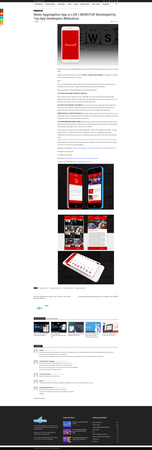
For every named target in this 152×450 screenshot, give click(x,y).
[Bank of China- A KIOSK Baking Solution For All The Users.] (110, 327)
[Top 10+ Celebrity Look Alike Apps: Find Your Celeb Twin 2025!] (67, 431)
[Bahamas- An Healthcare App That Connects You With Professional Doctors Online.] (93, 327)
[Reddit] (1, 13)
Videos (70, 4)
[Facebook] (106, 1)
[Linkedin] (109, 1)
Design (76, 4)
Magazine (106, 4)
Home (35, 8)
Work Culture (84, 4)
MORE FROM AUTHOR (51, 318)
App (41, 10)
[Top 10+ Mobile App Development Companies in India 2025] (58, 327)
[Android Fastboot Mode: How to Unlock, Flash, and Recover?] (67, 439)
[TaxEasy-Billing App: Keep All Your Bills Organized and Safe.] (76, 327)
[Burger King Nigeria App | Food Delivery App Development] (41, 327)
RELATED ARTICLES (40, 318)
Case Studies (96, 4)
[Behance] (104, 1)
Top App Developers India (54, 288)
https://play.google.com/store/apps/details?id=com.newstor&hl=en (95, 148)
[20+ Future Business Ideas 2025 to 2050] (67, 424)
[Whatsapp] (1, 19)
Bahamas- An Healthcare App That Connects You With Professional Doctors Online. (92, 335)
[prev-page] (35, 340)
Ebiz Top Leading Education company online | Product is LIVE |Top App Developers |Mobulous (52, 297)
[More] (1, 23)
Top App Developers (43, 288)
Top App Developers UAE (67, 288)
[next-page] (37, 340)
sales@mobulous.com (85, 162)
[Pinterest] (112, 1)
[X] (114, 1)
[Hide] (0, 26)
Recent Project (50, 4)
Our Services (39, 4)
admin (36, 21)
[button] (116, 4)
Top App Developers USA (80, 288)
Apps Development (55, 331)
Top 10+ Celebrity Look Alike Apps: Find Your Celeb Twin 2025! (79, 431)
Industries (61, 4)
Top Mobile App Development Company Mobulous (82, 158)
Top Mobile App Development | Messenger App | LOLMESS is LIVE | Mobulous (98, 296)
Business (105, 331)
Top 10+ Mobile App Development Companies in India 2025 (58, 335)
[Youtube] (117, 1)
